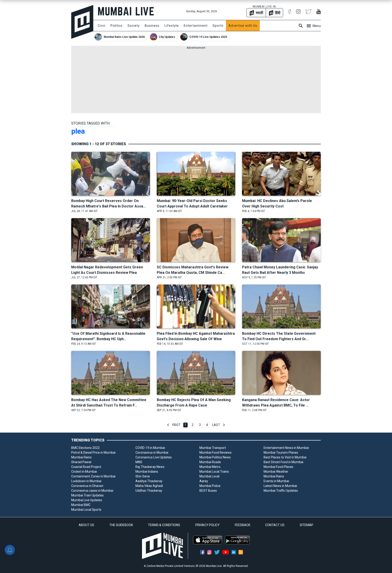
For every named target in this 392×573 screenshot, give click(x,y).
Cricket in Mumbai (84, 471)
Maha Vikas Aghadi (149, 486)
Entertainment (196, 25)
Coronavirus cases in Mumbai (92, 490)
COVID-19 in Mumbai (150, 448)
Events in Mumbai (276, 481)
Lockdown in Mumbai (86, 481)
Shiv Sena (142, 476)
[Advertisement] (196, 81)
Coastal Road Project (86, 467)
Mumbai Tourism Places (281, 452)
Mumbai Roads (210, 462)
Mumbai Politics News (215, 457)
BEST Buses (208, 490)
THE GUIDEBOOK (121, 525)
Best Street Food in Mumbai (283, 462)
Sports (218, 25)
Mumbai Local (209, 476)
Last (216, 425)
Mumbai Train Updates (87, 495)
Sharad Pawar (81, 462)
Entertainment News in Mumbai (286, 448)
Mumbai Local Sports (86, 509)
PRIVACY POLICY (207, 525)
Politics (116, 25)
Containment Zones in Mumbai (93, 476)
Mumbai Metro (209, 467)
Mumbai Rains (81, 457)
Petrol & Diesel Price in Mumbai (93, 452)
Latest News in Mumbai (280, 486)
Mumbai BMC (81, 505)
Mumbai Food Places (278, 467)
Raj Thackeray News (149, 467)
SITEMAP (306, 525)
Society (133, 25)
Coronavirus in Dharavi (87, 486)
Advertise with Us (242, 25)
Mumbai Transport (212, 448)
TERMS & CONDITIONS (164, 525)
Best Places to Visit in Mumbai (285, 457)
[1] (168, 425)
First (176, 425)
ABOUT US (86, 525)
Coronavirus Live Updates (153, 457)
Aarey (203, 481)
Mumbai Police (209, 486)
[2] (224, 425)
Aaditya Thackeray (148, 481)
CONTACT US (274, 525)
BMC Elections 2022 (85, 448)
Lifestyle (171, 25)
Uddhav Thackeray (148, 490)
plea (78, 131)
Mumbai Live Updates (86, 500)
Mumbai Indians (146, 471)
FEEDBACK (242, 525)
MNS (138, 462)
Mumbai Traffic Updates (281, 490)
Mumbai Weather (276, 471)
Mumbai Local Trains (214, 471)
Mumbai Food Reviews (215, 452)
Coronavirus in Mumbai (151, 452)
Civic (101, 25)
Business (152, 25)
